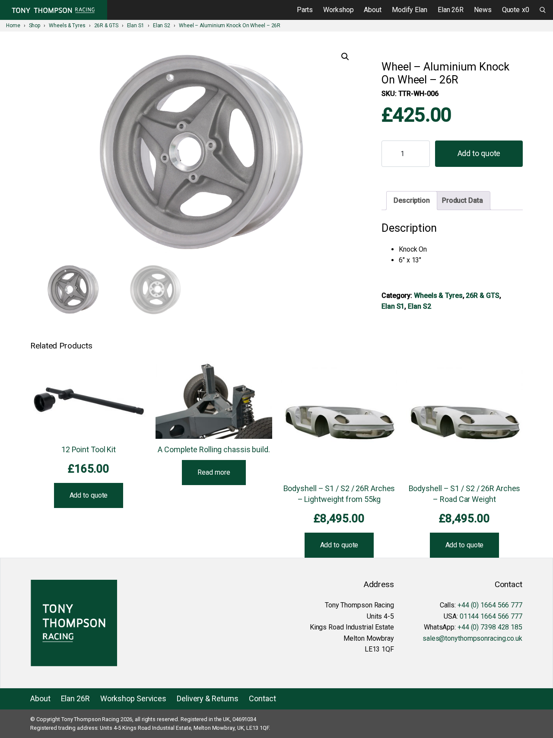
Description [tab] (412, 200)
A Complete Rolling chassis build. (214, 449)
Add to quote (479, 153)
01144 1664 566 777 (491, 616)
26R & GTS (482, 295)
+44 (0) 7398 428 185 (490, 627)
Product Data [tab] (462, 200)
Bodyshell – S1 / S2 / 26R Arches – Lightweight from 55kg (339, 494)
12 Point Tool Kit (88, 449)
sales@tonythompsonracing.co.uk (472, 638)
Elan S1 (392, 306)
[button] (345, 56)
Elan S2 (419, 306)
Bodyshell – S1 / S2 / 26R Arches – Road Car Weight (465, 494)
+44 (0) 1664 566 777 (490, 605)
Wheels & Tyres (438, 295)
